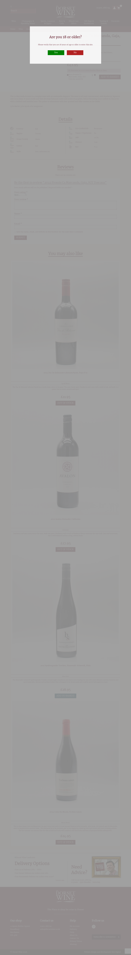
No (75, 53)
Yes (56, 53)
